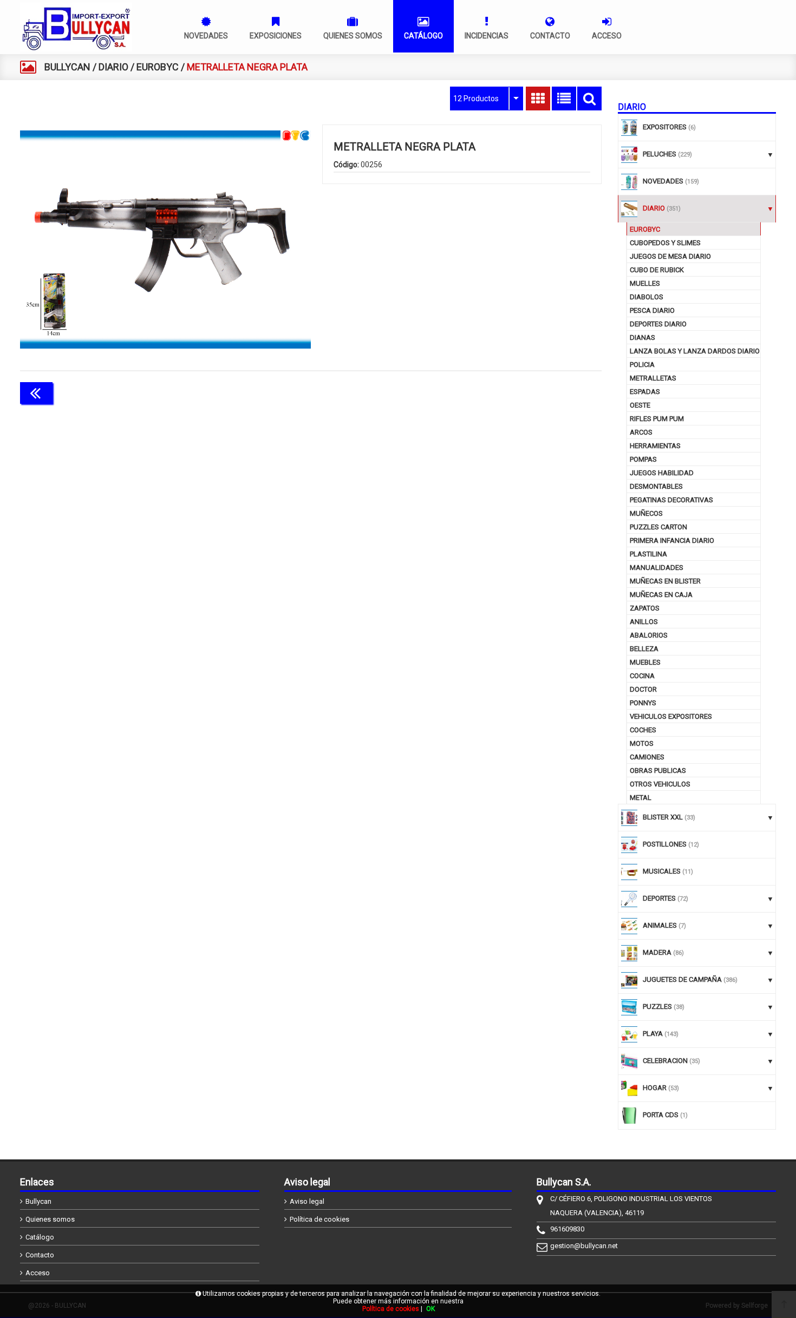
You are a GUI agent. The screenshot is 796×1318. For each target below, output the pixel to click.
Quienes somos (50, 1219)
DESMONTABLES (656, 486)
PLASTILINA (648, 554)
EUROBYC (157, 67)
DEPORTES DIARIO (658, 324)
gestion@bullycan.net (584, 1246)
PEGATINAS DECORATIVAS (671, 500)
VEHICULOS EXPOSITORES (671, 716)
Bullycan (38, 1201)
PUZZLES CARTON (658, 527)
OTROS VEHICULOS (660, 784)
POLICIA (642, 364)
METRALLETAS (653, 378)
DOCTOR (643, 689)
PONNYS (643, 703)
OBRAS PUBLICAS (658, 770)
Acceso (37, 1273)
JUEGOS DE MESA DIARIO (670, 256)
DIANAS (642, 337)
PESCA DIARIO (652, 310)
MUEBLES (645, 662)
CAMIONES (647, 757)
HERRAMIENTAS (655, 446)
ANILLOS (644, 622)
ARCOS (641, 432)
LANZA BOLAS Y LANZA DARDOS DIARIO (695, 351)
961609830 (567, 1229)
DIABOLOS (646, 297)
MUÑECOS (646, 513)
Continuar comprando (553, 392)
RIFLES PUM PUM (657, 419)
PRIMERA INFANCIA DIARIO (672, 540)
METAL (640, 798)
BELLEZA (644, 649)
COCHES (643, 730)
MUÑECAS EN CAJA (661, 595)
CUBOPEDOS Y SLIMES (665, 243)
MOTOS (642, 743)
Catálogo (39, 1237)
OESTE (640, 405)
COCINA (642, 676)
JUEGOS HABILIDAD (662, 473)
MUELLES (645, 283)
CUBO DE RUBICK (657, 270)
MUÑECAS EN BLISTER (665, 581)
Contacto (39, 1255)
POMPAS (643, 459)
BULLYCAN (67, 67)
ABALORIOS (649, 635)
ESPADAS (645, 392)
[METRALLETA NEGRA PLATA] (165, 239)
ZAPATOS (645, 608)
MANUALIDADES (656, 567)
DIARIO (113, 67)
